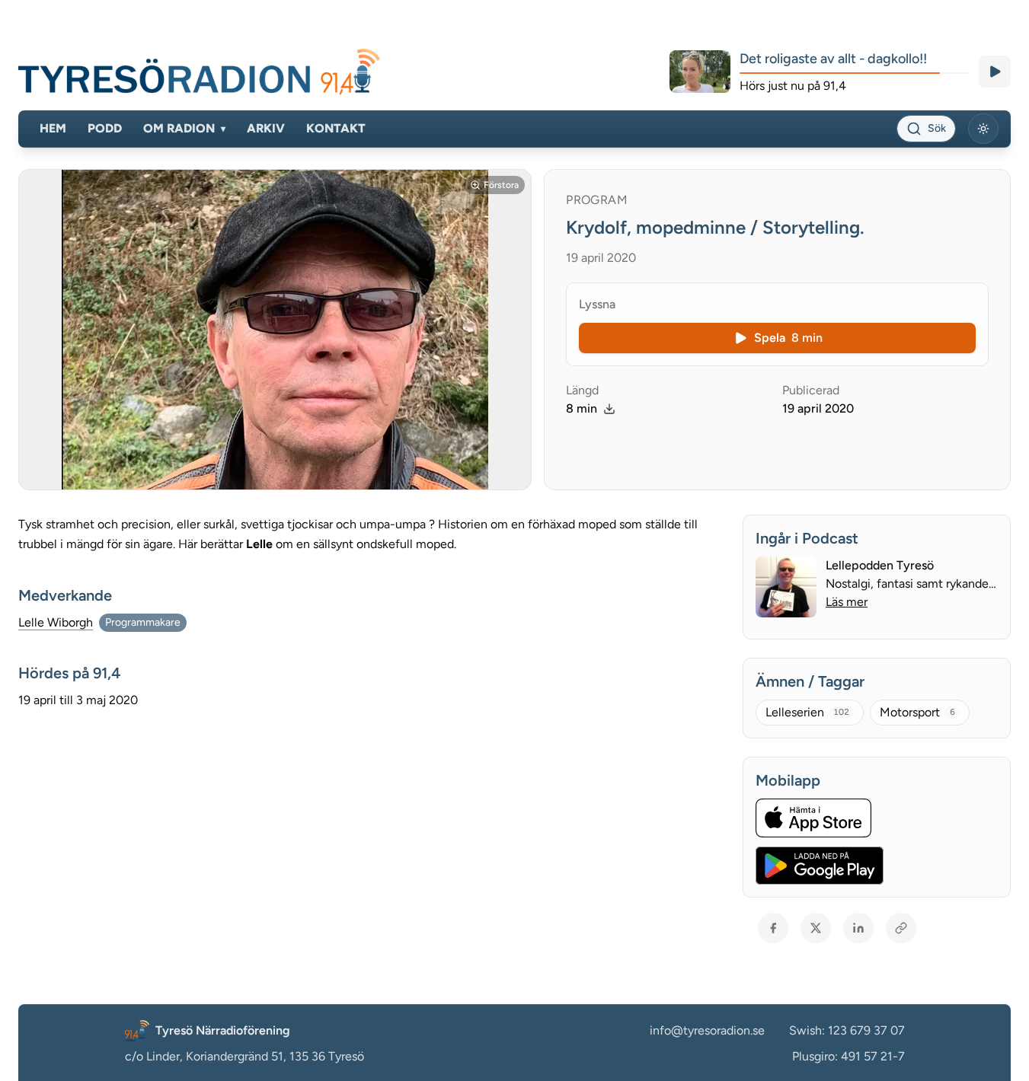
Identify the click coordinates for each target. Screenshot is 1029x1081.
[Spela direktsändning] (995, 72)
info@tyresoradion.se (707, 1030)
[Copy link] (901, 928)
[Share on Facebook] (773, 928)
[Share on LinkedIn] (858, 928)
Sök (937, 128)
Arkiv (266, 128)
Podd (105, 128)
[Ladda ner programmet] (609, 409)
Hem (53, 128)
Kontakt (336, 128)
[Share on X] (816, 928)
